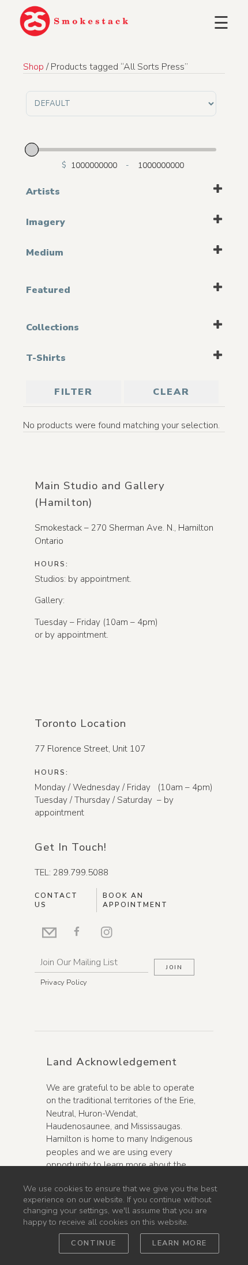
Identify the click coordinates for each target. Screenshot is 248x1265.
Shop (33, 66)
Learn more (179, 1243)
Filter (73, 392)
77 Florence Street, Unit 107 (90, 749)
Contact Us (56, 900)
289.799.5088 (80, 872)
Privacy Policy (63, 982)
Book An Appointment (135, 900)
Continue (94, 1243)
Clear (171, 392)
